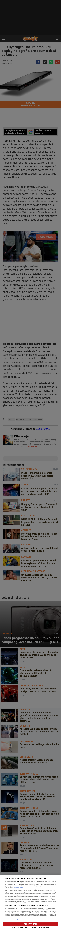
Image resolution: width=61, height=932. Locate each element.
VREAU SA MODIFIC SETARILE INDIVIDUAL (30, 928)
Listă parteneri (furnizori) (11, 919)
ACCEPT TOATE (30, 924)
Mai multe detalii (18, 887)
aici (39, 896)
